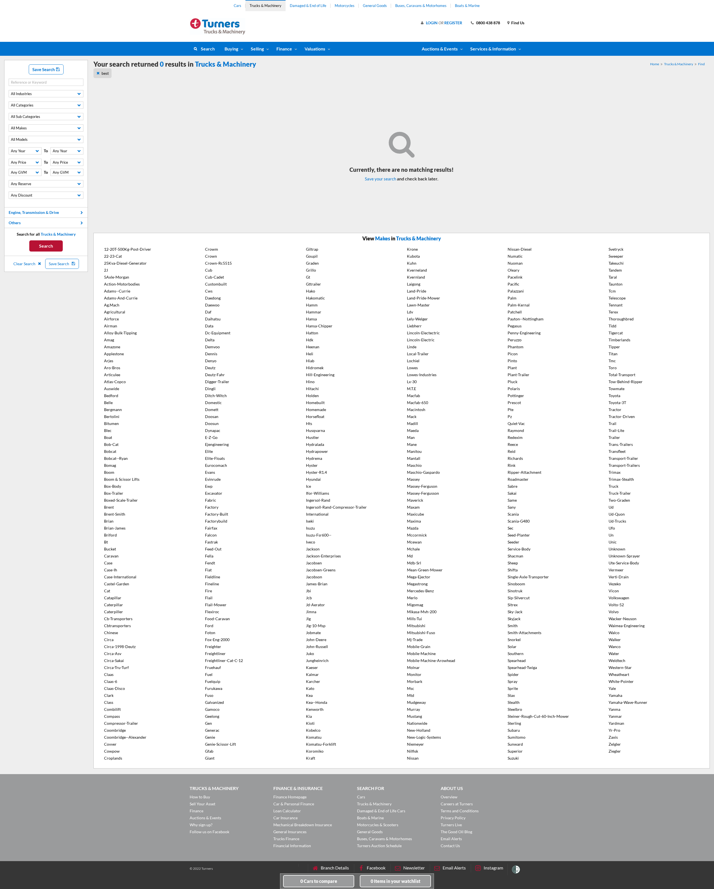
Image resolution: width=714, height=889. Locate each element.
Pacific (513, 284)
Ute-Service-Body (624, 563)
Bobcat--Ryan (116, 458)
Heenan (312, 346)
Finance (284, 48)
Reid (511, 451)
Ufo (612, 528)
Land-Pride (416, 291)
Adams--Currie (117, 291)
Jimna (311, 611)
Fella (209, 556)
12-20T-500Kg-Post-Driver (127, 249)
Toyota (614, 395)
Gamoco (212, 709)
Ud (611, 507)
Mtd (410, 695)
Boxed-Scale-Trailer (121, 500)
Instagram (493, 867)
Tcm (612, 291)
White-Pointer (621, 681)
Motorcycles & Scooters (377, 824)
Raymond (516, 430)
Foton (210, 632)
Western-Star (620, 667)
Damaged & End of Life (308, 5)
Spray (512, 681)
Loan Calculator (287, 810)
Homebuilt (315, 402)
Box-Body (112, 486)
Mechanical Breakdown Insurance (302, 824)
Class (108, 702)
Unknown (617, 549)
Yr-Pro (614, 730)
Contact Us (450, 845)
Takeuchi (616, 263)
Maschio (414, 465)
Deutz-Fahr (215, 374)
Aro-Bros (112, 367)
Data (209, 325)
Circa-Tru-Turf (116, 667)
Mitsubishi (416, 625)
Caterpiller (113, 611)
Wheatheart (619, 674)
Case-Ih (110, 569)
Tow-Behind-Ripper (626, 381)
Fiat (208, 569)
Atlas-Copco (115, 381)
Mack (411, 416)
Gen (208, 723)
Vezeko (615, 583)
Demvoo (212, 346)
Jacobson (314, 576)
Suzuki (513, 758)
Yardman (616, 723)
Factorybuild (216, 521)
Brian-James (115, 528)
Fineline (212, 583)
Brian (109, 521)
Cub (208, 270)
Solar (512, 646)
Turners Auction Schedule (379, 845)
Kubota (413, 256)
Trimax (615, 472)
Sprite (513, 688)
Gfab (209, 751)
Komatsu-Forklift (321, 744)
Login (432, 22)
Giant (209, 758)
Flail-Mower (215, 604)
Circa (109, 639)
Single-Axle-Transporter (528, 576)
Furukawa (213, 688)
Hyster (312, 465)
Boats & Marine (467, 5)
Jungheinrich (317, 660)
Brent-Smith (114, 514)
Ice (308, 486)
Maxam (413, 507)
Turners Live (451, 824)
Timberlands (619, 339)
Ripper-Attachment (524, 472)
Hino (310, 381)
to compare (318, 881)
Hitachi (312, 388)
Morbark (414, 681)
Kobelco (313, 730)
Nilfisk (412, 751)
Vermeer (616, 569)
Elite (209, 451)
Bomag (110, 465)
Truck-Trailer (620, 493)
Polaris (514, 388)
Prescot (514, 402)
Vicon (614, 590)
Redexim (515, 437)
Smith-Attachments (524, 632)
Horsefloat (315, 416)
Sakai (512, 493)
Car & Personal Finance (293, 803)
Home (654, 64)
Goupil (312, 256)
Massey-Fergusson (423, 493)
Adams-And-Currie (121, 298)
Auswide (111, 388)
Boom (109, 472)
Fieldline (212, 576)
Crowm (211, 249)
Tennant (616, 305)
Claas (109, 674)
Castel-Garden (116, 583)
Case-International (120, 576)
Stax (511, 695)
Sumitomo (516, 737)
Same (512, 500)
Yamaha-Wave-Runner (628, 702)
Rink (511, 465)
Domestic (213, 402)
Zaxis (613, 737)
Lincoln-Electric (421, 339)
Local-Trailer (418, 353)
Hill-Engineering (320, 374)
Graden (312, 263)
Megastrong (417, 583)
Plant (512, 367)
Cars (237, 5)
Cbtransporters (117, 625)
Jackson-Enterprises (323, 556)
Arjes (108, 360)
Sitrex (513, 604)
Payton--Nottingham (526, 319)
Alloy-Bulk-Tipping (120, 332)
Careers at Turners (457, 803)
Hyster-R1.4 (316, 472)
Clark (109, 695)
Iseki (310, 521)
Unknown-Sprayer (624, 556)
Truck (613, 486)
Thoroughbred (621, 319)
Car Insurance (285, 817)
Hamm (312, 305)
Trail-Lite (616, 430)
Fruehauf (213, 667)
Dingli (210, 388)
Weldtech (617, 660)
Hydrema (314, 458)
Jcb (309, 597)
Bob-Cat (111, 444)
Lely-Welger (417, 319)
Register (453, 22)
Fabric (210, 500)
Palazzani (516, 291)
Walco (614, 632)
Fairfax (211, 528)
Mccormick (417, 535)
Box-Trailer (113, 493)
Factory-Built (216, 514)
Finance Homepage (290, 796)
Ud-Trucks (617, 521)
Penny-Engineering (524, 332)
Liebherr (414, 325)
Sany (512, 507)
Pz (510, 416)
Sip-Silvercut (519, 597)
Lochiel (413, 360)
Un (611, 535)
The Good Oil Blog (456, 831)
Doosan (211, 416)
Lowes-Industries (421, 374)
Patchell (515, 312)
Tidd (612, 325)
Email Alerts (451, 838)
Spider (513, 674)
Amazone (112, 346)
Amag (109, 339)
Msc (410, 688)
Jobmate (313, 632)
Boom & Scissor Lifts (121, 479)
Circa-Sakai (114, 660)
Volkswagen (619, 597)
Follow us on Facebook (209, 831)
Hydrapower (317, 451)
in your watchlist (395, 881)
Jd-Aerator (315, 604)
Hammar (313, 312)
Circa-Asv (112, 653)
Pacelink (515, 277)
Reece (513, 444)
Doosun (212, 423)
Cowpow (112, 751)
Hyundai (313, 479)
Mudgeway (416, 702)
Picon (513, 353)
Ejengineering (217, 444)
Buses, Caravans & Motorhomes (421, 5)
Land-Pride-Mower (423, 298)
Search (208, 48)
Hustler (312, 437)
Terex (613, 312)
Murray (413, 709)
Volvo (614, 611)
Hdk (309, 339)
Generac (212, 730)
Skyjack (514, 618)
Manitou (414, 451)
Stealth (514, 702)
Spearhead (517, 660)
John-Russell (317, 646)
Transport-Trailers (624, 465)
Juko (310, 653)
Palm (512, 298)
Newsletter (414, 867)
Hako (310, 291)
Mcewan (414, 542)
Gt (308, 277)
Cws (209, 291)
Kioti (310, 723)
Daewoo (212, 305)
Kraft (310, 758)
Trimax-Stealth (621, 479)
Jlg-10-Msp (315, 625)
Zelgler (615, 744)
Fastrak (211, 542)
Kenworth (315, 709)
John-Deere (316, 639)
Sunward (515, 744)
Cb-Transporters (118, 618)
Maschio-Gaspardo (423, 472)
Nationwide (417, 723)
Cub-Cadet (214, 277)
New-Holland (418, 730)
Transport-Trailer (623, 458)
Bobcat (110, 451)
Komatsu (314, 737)
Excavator (213, 493)
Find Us (517, 22)
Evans (210, 472)
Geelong (212, 716)
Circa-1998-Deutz (120, 646)
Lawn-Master (418, 305)
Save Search (44, 69)
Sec (510, 528)
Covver (110, 744)
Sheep (513, 563)
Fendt (210, 563)
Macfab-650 (417, 402)
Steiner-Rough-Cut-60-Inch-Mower (538, 716)
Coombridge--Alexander (125, 737)
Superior (515, 751)
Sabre (512, 486)
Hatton (312, 332)
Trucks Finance (286, 838)
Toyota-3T (617, 402)
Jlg (308, 618)
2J (106, 270)
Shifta (513, 569)
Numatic (515, 256)
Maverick (415, 500)
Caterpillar (113, 604)
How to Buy (200, 796)
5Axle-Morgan (116, 277)
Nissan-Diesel (520, 249)
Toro (613, 367)
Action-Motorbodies (122, 284)
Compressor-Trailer (121, 723)
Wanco (615, 646)
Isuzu (310, 528)
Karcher (313, 681)
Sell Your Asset (202, 803)
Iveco (310, 542)
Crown (211, 256)
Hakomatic (315, 298)
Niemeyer (415, 744)
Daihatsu (213, 319)
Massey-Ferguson (422, 486)
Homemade (316, 409)
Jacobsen (314, 563)
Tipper (614, 346)
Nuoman (515, 263)
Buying (231, 48)
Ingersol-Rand (318, 500)
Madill (412, 423)
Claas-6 (110, 681)
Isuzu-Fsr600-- (318, 535)
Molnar (413, 667)
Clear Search (24, 263)
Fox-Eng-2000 (217, 639)
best (105, 73)
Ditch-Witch (216, 395)
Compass (112, 716)
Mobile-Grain (418, 646)
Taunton (616, 284)
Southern (516, 653)
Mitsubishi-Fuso (421, 632)
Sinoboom (516, 583)
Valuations (315, 48)
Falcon (211, 535)
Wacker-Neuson (622, 618)
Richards (515, 458)
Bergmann (113, 409)
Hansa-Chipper (319, 325)
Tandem (615, 270)
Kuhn (411, 263)
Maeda (413, 430)
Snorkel (514, 639)
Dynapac (212, 430)
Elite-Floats (215, 458)
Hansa (311, 319)
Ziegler (615, 751)
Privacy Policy (453, 817)
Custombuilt (216, 284)
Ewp (209, 486)
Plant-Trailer (518, 374)
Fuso (209, 695)
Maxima (414, 521)
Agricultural (114, 312)
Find (701, 64)
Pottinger (516, 395)
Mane (412, 444)
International (317, 514)
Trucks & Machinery (265, 5)
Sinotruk (515, 590)
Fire (208, 590)
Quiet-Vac (516, 423)
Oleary (513, 270)
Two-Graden (619, 500)
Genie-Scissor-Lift (220, 744)
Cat (107, 590)
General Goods (375, 5)
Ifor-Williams (317, 493)
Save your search (380, 178)
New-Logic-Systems (424, 737)
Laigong (413, 284)
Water (614, 653)
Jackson (313, 549)
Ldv (410, 312)
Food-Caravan (217, 618)
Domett (211, 409)
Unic (613, 542)
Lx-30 (412, 381)
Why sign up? (201, 824)
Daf (208, 312)
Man (411, 437)
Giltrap (312, 249)
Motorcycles (344, 5)
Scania (513, 514)
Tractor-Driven (622, 416)
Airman (110, 325)
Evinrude (213, 479)
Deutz (210, 367)
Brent (109, 507)
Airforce (111, 319)
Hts (309, 423)
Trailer (614, 437)
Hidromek (315, 367)
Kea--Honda (316, 702)
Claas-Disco (114, 688)
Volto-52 (616, 604)
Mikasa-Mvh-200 (421, 611)
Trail (612, 423)
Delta (209, 339)
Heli (309, 353)
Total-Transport (622, 374)
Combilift (112, 709)
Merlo (412, 597)
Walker (615, 639)
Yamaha (615, 695)
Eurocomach (216, 465)
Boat (108, 437)
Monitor (414, 674)
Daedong (213, 298)
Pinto (512, 360)
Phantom (516, 346)
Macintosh (416, 409)
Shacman (515, 556)
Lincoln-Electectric (423, 332)
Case (108, 563)
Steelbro (515, 709)
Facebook (376, 867)
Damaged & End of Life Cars (381, 810)
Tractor (615, 409)
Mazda (412, 528)
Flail (209, 597)
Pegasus (515, 325)
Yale (612, 688)
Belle (108, 402)
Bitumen (111, 423)
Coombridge (115, 730)
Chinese (111, 632)
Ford (209, 625)
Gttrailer (313, 284)
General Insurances (290, 831)
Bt (106, 542)
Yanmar (615, 716)
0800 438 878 (488, 22)
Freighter (213, 646)
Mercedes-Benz (420, 590)
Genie (210, 737)
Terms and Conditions (460, 810)
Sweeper (616, 256)
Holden (312, 395)
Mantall (413, 458)
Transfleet (617, 451)
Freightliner (215, 653)
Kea (309, 695)
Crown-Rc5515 (218, 263)
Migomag (415, 604)
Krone (412, 249)
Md (410, 556)
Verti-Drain (619, 576)
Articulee (112, 374)
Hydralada (315, 444)
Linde (411, 346)
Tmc (612, 360)
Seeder (513, 542)
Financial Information (292, 845)
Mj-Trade (415, 639)
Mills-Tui (414, 618)
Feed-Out (213, 549)
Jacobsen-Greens (321, 569)
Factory (211, 507)
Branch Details (335, 867)
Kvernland (416, 277)
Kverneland (417, 270)
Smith (513, 625)
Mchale (413, 549)
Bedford (111, 395)
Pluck (512, 381)
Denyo (210, 360)
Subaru (514, 730)
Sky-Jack (515, 611)
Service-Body (519, 549)
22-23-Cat (113, 256)
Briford (110, 535)
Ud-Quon (617, 514)
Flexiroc (212, 611)
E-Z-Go (211, 437)
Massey (413, 479)
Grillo (311, 270)
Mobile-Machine (421, 653)
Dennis (211, 353)
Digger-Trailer (217, 381)
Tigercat (616, 332)
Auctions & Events (205, 817)
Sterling (514, 723)
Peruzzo (515, 339)
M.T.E (411, 388)
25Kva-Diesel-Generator (125, 263)
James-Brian (316, 583)
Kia (309, 716)
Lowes (412, 367)
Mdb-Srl (414, 563)
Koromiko (315, 751)
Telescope (617, 298)
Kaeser (312, 667)
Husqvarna (315, 430)
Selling (257, 48)
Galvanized (214, 702)
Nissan (413, 758)
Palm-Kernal (519, 305)
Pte (510, 409)
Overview (449, 796)
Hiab (310, 360)
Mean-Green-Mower (425, 569)
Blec (108, 430)
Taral (613, 277)
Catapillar (112, 597)
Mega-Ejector (418, 576)
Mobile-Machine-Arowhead (431, 660)
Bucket (110, 549)
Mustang (414, 716)
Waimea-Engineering (627, 625)
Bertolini (111, 416)
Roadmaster (518, 479)
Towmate (616, 388)
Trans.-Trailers (621, 444)
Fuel (209, 674)
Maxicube (415, 514)
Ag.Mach (111, 305)
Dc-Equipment (217, 332)
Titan (613, 353)
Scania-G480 (519, 521)
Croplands (113, 758)
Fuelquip (212, 681)
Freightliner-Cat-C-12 (224, 660)
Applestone (114, 353)
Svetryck (616, 249)
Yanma (614, 709)
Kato (310, 688)
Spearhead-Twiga (522, 667)
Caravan (111, 556)
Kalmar (312, 674)
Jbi (308, 590)
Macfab (413, 395)
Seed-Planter (519, 535)
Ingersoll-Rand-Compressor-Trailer (336, 507)
